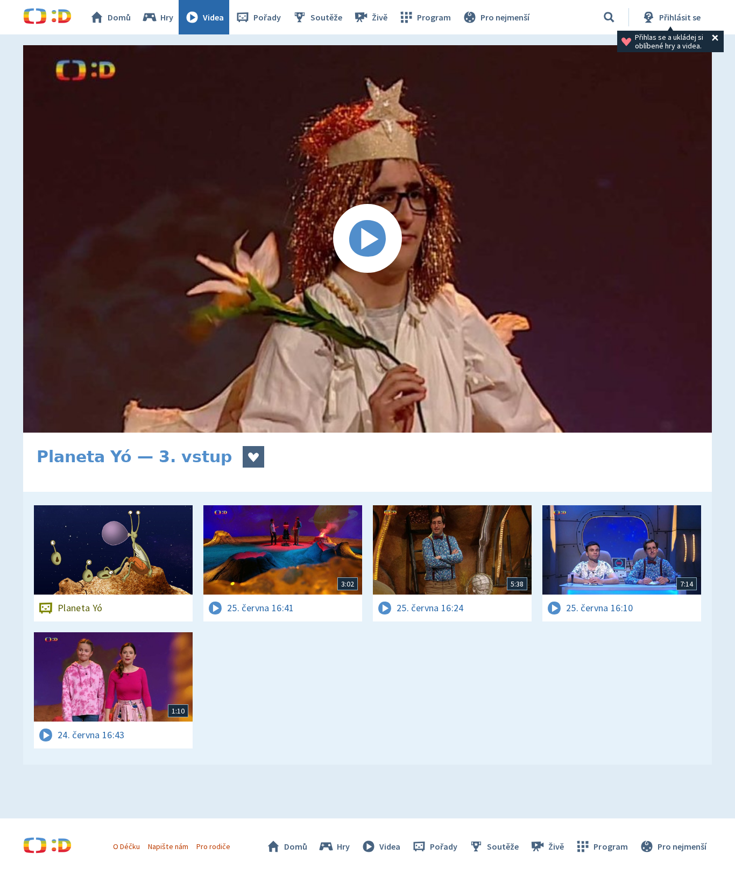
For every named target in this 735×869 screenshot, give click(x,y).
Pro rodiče (213, 846)
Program (434, 17)
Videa (213, 17)
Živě (379, 17)
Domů (119, 17)
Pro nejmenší (504, 17)
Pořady (267, 17)
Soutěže (326, 17)
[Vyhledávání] (609, 17)
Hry (166, 17)
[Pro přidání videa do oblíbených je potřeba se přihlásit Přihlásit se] (253, 457)
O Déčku (126, 846)
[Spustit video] (367, 239)
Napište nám (168, 846)
